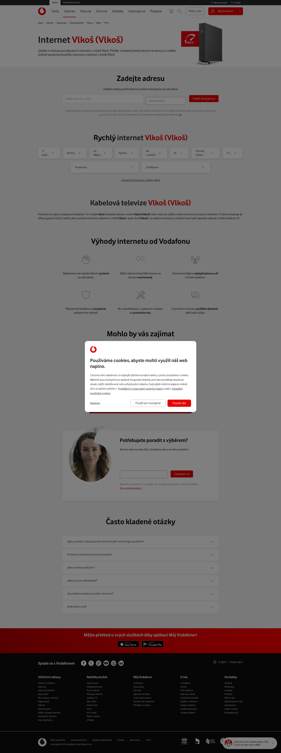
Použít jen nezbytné (148, 403)
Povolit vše (179, 403)
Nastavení (95, 403)
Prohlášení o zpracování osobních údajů (140, 388)
